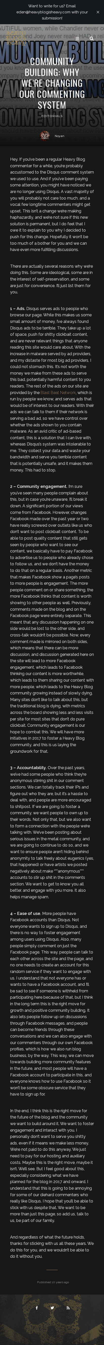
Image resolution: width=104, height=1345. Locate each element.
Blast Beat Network (58, 392)
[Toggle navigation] (77, 38)
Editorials (52, 116)
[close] (98, 12)
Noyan (59, 136)
